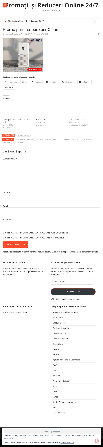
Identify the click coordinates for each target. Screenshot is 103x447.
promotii (56, 139)
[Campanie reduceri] (84, 109)
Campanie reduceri (77, 119)
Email (6, 206)
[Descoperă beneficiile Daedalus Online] (18, 109)
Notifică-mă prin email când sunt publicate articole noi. (34, 237)
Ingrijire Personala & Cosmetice (66, 360)
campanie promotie (25, 139)
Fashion (56, 349)
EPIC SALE (40, 119)
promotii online (68, 139)
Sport (55, 407)
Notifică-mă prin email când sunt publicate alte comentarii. (36, 232)
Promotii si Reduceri (61, 381)
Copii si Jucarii (58, 344)
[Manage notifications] (97, 441)
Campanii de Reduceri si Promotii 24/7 (17, 34)
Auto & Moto (58, 317)
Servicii (55, 391)
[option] (53, 21)
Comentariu (10, 158)
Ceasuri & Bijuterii (60, 339)
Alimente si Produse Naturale (65, 312)
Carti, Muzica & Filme (62, 328)
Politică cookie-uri (67, 443)
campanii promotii (43, 139)
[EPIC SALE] (51, 109)
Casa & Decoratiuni (61, 333)
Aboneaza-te (73, 291)
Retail (55, 386)
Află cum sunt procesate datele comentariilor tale (75, 251)
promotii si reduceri (84, 139)
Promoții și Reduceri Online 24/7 (51, 5)
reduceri (7, 142)
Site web (7, 219)
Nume (6, 192)
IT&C (55, 365)
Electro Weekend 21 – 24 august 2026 (26, 21)
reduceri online (19, 142)
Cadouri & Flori (59, 323)
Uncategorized (23, 135)
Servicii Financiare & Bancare (65, 402)
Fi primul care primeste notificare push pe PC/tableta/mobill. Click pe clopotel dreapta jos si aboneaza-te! (24, 271)
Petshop (56, 375)
